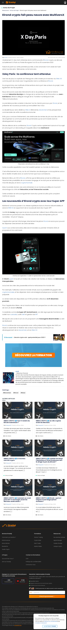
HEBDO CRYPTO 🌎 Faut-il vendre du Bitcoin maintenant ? (17, 421)
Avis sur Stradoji (6, 561)
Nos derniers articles (59, 537)
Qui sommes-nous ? (8, 558)
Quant (4, 228)
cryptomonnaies (8, 292)
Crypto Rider (37, 540)
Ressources (5, 10)
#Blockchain (7, 393)
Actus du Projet (9, 8)
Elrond (46, 60)
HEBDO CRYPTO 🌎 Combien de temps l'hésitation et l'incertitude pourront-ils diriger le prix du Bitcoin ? (49, 460)
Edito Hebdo (8, 436)
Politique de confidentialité (50, 621)
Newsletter (5, 546)
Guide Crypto (6, 549)
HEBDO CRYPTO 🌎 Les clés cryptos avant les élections (48, 421)
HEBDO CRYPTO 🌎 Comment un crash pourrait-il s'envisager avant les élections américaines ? (17, 499)
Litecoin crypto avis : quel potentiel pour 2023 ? (30, 337)
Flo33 (5, 57)
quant (11, 279)
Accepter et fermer (50, 626)
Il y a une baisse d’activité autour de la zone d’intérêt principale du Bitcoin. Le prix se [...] (49, 509)
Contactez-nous (30, 564)
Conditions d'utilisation (41, 623)
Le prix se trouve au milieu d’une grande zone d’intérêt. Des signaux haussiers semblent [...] (16, 509)
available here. (18, 625)
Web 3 (27, 110)
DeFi (23, 314)
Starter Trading (38, 537)
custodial (13, 314)
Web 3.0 (59, 79)
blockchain (43, 110)
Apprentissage (58, 540)
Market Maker (38, 546)
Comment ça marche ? (9, 537)
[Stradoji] (11, 2)
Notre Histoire (6, 543)
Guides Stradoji (58, 543)
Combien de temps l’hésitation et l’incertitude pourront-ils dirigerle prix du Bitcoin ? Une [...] (49, 470)
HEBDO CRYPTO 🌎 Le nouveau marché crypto (14, 459)
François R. (8, 425)
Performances (6, 540)
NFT (36, 314)
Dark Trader (37, 543)
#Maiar (23, 393)
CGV (27, 558)
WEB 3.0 (10, 208)
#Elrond (15, 393)
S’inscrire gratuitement (46, 596)
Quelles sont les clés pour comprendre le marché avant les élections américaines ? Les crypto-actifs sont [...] (49, 431)
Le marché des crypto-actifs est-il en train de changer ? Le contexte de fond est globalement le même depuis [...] (17, 468)
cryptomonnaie (26, 183)
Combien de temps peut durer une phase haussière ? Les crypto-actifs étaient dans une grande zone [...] (17, 431)
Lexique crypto (58, 546)
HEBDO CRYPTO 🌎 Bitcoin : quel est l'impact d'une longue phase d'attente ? (48, 499)
